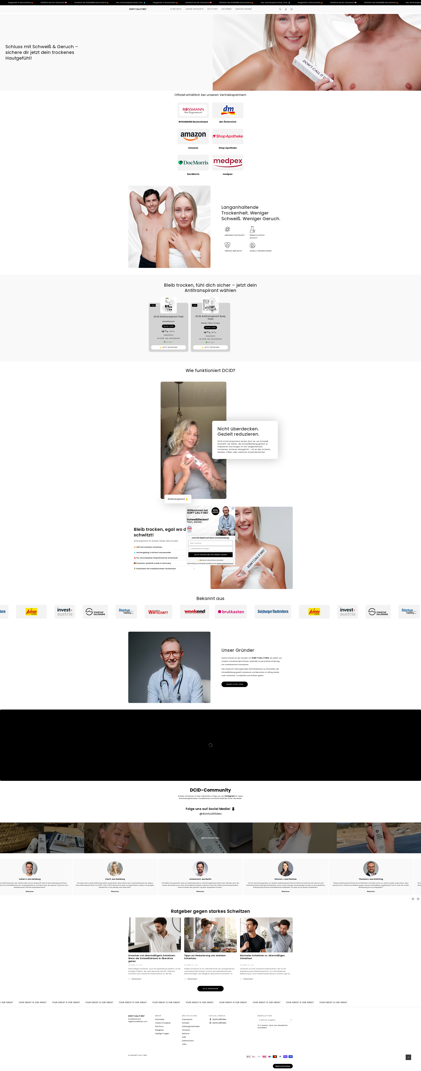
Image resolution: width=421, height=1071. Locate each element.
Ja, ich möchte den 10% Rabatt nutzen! (210, 554)
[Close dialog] (233, 508)
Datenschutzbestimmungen (225, 563)
